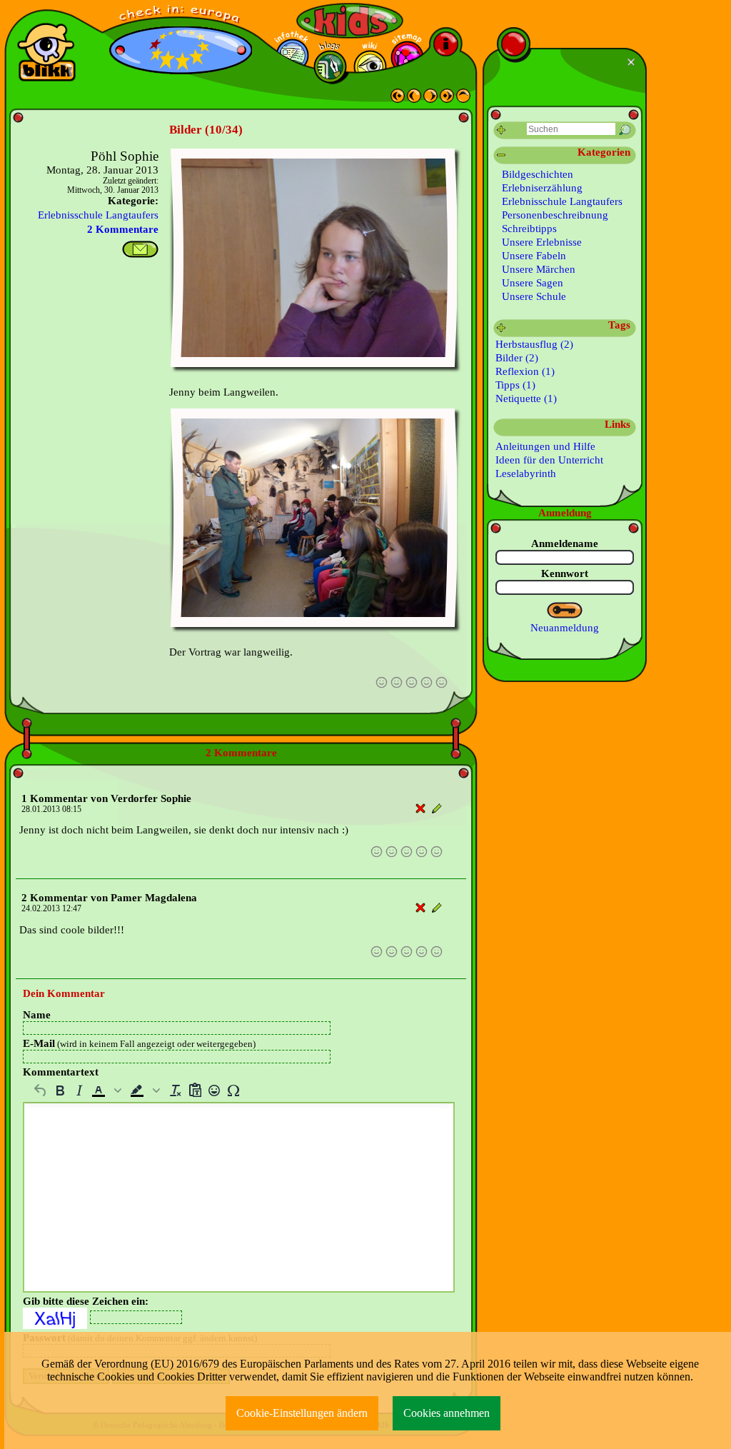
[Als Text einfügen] (194, 1090)
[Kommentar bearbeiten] (437, 808)
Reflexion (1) (525, 371)
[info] (446, 44)
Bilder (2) (516, 357)
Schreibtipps (529, 228)
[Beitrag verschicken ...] (140, 249)
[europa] (180, 14)
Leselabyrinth (525, 473)
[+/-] (501, 328)
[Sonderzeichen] (233, 1090)
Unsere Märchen (538, 269)
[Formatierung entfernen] (175, 1090)
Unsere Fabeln (534, 255)
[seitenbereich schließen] (633, 62)
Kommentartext (61, 1072)
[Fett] (59, 1090)
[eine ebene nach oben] (463, 99)
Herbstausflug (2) (534, 344)
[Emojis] (213, 1090)
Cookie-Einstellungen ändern (302, 1413)
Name (37, 1015)
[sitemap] (407, 57)
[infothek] (292, 55)
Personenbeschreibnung (555, 215)
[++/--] (501, 155)
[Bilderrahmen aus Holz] (430, 99)
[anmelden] (565, 610)
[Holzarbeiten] (414, 99)
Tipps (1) (515, 385)
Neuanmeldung (564, 627)
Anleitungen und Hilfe (545, 446)
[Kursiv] (79, 1090)
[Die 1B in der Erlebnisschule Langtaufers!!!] (447, 99)
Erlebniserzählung (542, 188)
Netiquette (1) (526, 398)
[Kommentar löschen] (420, 808)
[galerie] (370, 67)
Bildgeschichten (537, 174)
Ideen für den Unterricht (549, 460)
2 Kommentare (122, 229)
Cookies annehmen (446, 1413)
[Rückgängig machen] (40, 1090)
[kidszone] (350, 21)
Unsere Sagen (532, 283)
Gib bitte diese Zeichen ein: (85, 1301)
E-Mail (139, 1043)
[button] (108, 1090)
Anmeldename (564, 543)
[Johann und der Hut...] (397, 99)
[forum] (330, 67)
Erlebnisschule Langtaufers (98, 215)
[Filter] (501, 130)
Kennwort (564, 573)
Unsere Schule (534, 296)
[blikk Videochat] (46, 52)
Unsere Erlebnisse (542, 242)
